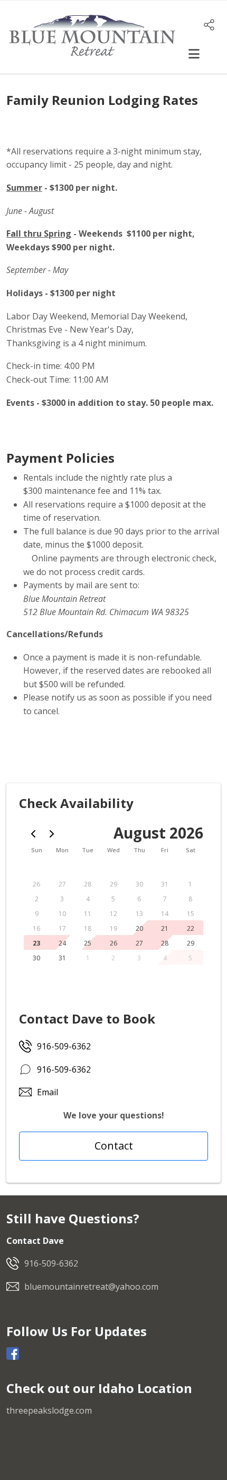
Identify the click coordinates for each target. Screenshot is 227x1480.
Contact (113, 1145)
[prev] (33, 833)
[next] (51, 833)
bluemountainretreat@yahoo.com (91, 1286)
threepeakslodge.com (49, 1410)
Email (47, 1092)
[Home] (91, 36)
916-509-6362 (64, 1046)
